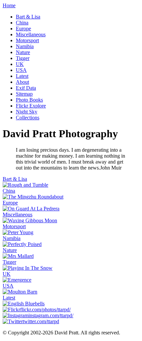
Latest (22, 76)
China (22, 22)
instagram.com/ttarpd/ (50, 315)
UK (20, 64)
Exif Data (26, 88)
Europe (23, 28)
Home (9, 5)
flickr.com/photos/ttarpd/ (45, 309)
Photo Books (29, 100)
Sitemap (24, 94)
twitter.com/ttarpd (41, 321)
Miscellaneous (31, 34)
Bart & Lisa (28, 16)
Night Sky (26, 111)
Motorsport (27, 40)
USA (21, 70)
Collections (27, 117)
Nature (23, 52)
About (22, 82)
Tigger (22, 58)
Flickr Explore (31, 105)
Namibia (25, 46)
